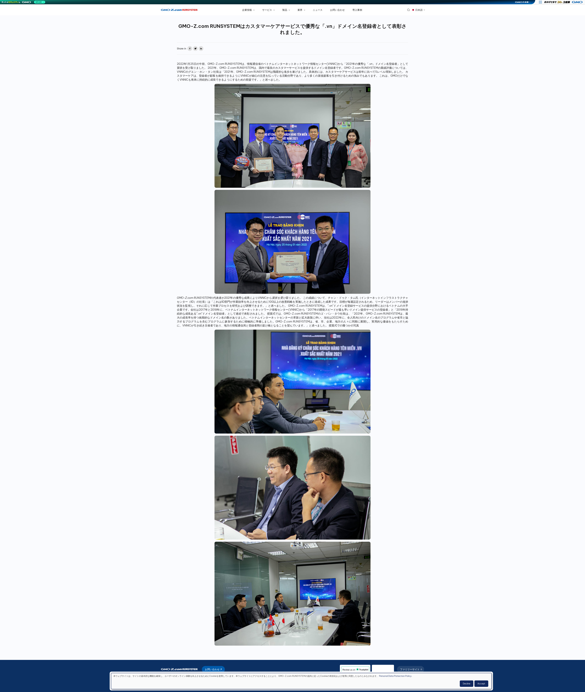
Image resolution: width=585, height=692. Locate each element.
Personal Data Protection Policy (395, 676)
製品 (285, 9)
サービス (267, 9)
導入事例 (357, 9)
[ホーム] (179, 10)
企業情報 (247, 9)
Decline (466, 683)
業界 (300, 9)
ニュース (318, 9)
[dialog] (301, 681)
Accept (481, 683)
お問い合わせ (337, 9)
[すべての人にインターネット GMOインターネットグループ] (563, 2)
